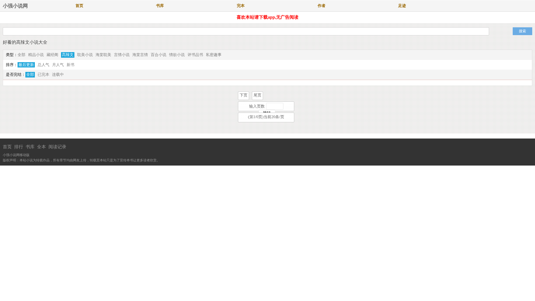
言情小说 (122, 55)
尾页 (257, 95)
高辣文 (68, 55)
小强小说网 (15, 6)
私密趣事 (214, 55)
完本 (241, 6)
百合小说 (158, 55)
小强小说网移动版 (16, 155)
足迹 (402, 6)
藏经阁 (52, 55)
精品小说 (36, 55)
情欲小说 (177, 55)
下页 (243, 95)
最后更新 (26, 65)
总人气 (43, 65)
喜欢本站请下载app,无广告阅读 (267, 17)
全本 (41, 146)
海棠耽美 (103, 55)
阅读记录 (57, 146)
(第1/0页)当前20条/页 (266, 117)
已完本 (43, 74)
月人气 (58, 65)
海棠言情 (140, 55)
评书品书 (195, 55)
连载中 (58, 74)
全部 (21, 55)
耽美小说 (85, 55)
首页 (79, 6)
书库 (160, 6)
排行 (18, 146)
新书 (70, 65)
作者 (321, 6)
